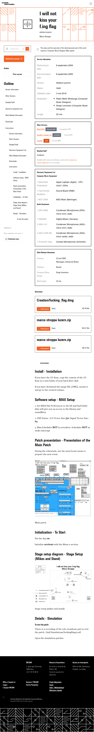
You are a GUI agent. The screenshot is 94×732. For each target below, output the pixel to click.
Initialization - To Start (20, 197)
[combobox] (17, 49)
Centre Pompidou (32, 685)
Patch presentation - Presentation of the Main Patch (20, 189)
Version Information (15, 134)
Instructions (13, 167)
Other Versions (14, 139)
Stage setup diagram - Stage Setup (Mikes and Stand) (20, 205)
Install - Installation (19, 172)
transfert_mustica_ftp (44, 135)
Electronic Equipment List (17, 150)
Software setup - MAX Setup (20, 179)
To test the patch (22, 219)
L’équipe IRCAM (8, 688)
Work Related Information (17, 156)
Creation (40, 141)
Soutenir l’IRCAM (32, 682)
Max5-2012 (40, 129)
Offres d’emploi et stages (9, 683)
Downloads (13, 161)
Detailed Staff (13, 145)
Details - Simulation (19, 213)
